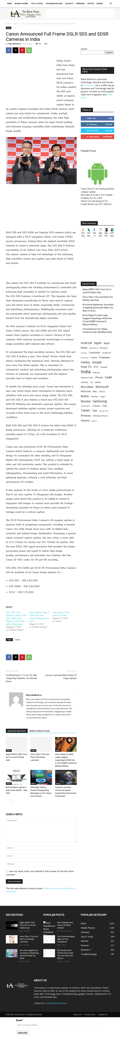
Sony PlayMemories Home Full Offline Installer (65, 925)
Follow (108, 124)
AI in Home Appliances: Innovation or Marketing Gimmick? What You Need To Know (98, 307)
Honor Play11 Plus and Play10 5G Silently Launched (39, 757)
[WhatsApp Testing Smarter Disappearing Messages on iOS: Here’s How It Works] (41, 777)
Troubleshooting (54, 3)
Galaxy (85, 362)
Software (96, 405)
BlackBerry (94, 348)
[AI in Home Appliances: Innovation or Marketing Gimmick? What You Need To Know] (12, 953)
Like (110, 118)
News (9, 3)
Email (19, 1020)
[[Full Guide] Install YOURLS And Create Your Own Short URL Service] (49, 953)
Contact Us (102, 1014)
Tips (94, 410)
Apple (98, 342)
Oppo (102, 396)
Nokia (85, 396)
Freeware (104, 357)
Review (100, 3)
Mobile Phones (21, 3)
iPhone (99, 377)
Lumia (98, 382)
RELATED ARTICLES (17, 731)
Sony (104, 405)
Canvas (84, 353)
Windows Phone (100, 415)
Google (97, 362)
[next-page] (12, 802)
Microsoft (102, 386)
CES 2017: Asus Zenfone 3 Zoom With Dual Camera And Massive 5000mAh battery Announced (16, 618)
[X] (15, 50)
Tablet (85, 410)
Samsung (100, 401)
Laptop (90, 3)
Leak (108, 377)
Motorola (86, 391)
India (86, 371)
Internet (96, 372)
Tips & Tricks (37, 3)
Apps (107, 343)
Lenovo (84, 382)
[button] (110, 3)
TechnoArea (89, 85)
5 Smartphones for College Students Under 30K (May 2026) (97, 330)
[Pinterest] (22, 50)
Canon (17, 639)
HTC (96, 366)
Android (86, 342)
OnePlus (94, 396)
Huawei (104, 367)
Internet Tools (87, 377)
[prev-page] (8, 802)
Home (8, 23)
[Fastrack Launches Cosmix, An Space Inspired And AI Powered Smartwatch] (66, 777)
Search (84, 49)
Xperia (94, 421)
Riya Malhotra (14, 44)
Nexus (102, 391)
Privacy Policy (89, 1014)
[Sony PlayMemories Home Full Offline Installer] (49, 929)
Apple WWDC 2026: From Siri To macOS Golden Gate (16, 757)
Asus (84, 347)
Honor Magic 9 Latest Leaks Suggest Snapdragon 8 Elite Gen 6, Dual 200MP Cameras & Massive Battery (66, 760)
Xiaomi (85, 420)
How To (86, 366)
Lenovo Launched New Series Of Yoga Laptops (61, 677)
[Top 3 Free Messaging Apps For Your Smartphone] (49, 939)
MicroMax (87, 386)
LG (91, 382)
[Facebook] (9, 50)
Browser (104, 348)
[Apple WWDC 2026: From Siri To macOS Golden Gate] (16, 744)
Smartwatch (85, 406)
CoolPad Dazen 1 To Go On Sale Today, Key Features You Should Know (21, 678)
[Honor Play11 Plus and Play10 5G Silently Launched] (41, 744)
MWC (95, 391)
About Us (77, 1014)
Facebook (84, 358)
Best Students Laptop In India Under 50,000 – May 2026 (16, 790)
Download (106, 353)
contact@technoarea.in (56, 1003)
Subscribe (107, 137)
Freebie (93, 357)
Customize (94, 352)
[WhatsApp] (29, 50)
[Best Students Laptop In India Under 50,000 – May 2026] (16, 777)
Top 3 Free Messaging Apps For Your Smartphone (66, 939)
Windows (80, 3)
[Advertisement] (80, 13)
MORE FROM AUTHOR (39, 731)
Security (69, 3)
